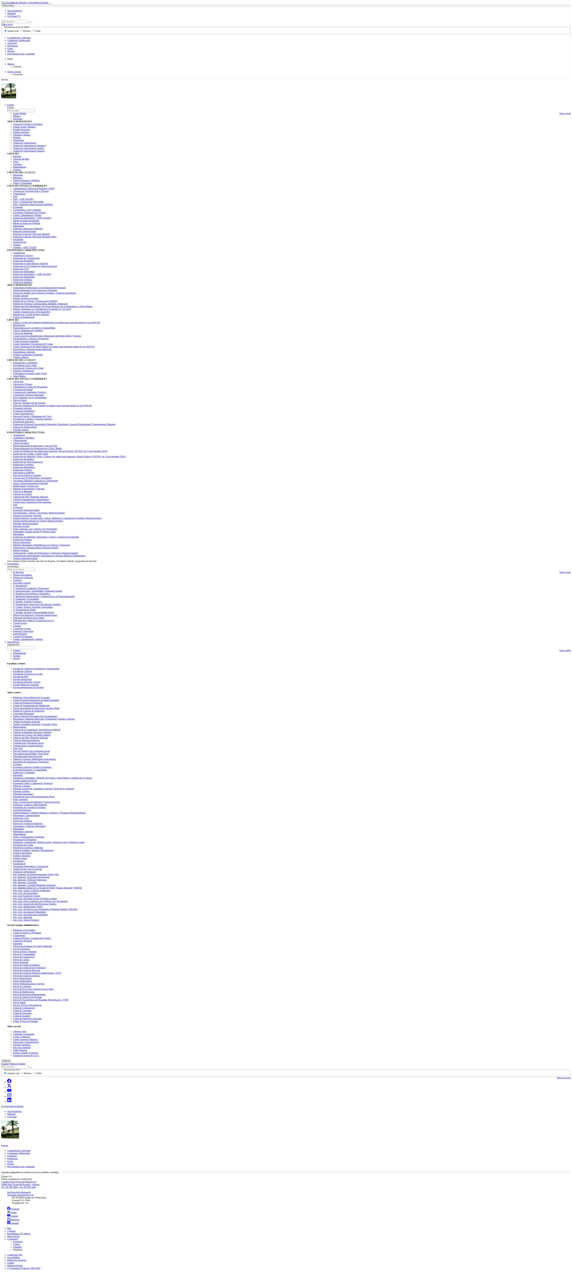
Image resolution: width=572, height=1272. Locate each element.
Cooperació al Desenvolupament (28, 395)
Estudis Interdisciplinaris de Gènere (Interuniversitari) (38, 521)
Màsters (16, 116)
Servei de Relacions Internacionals (29, 994)
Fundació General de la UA (26, 1055)
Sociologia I (18, 861)
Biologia (17, 156)
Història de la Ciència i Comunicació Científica (35, 301)
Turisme (17, 244)
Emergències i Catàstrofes (25, 362)
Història (17, 137)
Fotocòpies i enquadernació (26, 1042)
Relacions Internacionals (24, 231)
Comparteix (12, 1239)
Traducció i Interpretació (24, 143)
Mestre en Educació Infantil (26, 220)
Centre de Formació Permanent (27, 703)
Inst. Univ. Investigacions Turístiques (30, 914)
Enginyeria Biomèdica (23, 261)
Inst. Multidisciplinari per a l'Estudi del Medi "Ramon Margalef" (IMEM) (47, 888)
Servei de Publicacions (23, 992)
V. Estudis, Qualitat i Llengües (27, 601)
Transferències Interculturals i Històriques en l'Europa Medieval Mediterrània (49, 555)
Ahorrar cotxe (19, 1031)
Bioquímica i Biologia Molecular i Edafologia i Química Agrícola (43, 719)
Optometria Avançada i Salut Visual (30, 373)
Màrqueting (18, 226)
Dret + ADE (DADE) (23, 199)
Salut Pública (19, 376)
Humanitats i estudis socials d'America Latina (34, 531)
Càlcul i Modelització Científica (28, 330)
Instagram (14, 1219)
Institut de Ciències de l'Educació (28, 711)
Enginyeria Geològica (23, 464)
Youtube (14, 1216)
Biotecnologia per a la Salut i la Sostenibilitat (34, 328)
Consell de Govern (22, 628)
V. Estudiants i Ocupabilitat (26, 599)
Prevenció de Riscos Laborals (27, 475)
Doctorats (17, 119)
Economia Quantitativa (24, 411)
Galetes (10, 1263)
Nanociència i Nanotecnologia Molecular (32, 349)
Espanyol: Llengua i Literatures (28, 124)
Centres (16, 650)
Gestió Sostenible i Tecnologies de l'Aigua (33, 344)
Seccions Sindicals (22, 1047)
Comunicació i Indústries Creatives (29, 392)
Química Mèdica (21, 357)
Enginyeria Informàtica (24, 271)
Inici (9, 1228)
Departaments (19, 653)
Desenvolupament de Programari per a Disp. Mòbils (37, 448)
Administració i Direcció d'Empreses (30, 387)
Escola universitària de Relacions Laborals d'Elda (36, 708)
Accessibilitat (13, 1257)
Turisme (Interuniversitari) (25, 558)
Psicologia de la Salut (23, 845)
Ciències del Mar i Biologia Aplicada (30, 496)
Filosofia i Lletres (21, 526)
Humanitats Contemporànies (26, 815)
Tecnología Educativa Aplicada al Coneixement (35, 480)
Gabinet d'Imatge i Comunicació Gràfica (32, 938)
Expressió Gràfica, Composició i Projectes (33, 783)
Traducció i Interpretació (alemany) (29, 145)
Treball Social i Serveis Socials (27, 869)
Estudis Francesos (21, 129)
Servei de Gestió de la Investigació (29, 967)
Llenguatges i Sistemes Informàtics (29, 826)
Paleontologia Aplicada (24, 352)
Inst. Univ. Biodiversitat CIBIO (28, 906)
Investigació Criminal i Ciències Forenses (32, 419)
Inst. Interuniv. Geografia (25, 882)
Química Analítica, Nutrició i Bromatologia (33, 850)
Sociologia (18, 239)
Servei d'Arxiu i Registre (24, 951)
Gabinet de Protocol (22, 941)
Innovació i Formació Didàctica (28, 823)
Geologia (17, 164)
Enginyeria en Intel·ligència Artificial (30, 263)
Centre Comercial (21, 1037)
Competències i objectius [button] (19, 1150)
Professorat (12, 46)
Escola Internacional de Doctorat (28, 687)
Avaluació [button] (12, 1156)
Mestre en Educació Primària (26, 223)
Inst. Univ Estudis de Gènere (26, 896)
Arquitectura (19, 253)
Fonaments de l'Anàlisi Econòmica (29, 807)
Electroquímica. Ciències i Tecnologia (31, 338)
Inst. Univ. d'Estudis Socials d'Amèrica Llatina (35, 898)
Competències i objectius (19, 37)
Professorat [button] (12, 1158)
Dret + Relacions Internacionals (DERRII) (33, 204)
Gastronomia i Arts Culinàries (27, 210)
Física (16, 161)
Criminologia (19, 194)
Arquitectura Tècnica (23, 255)
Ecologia (17, 764)
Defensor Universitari (23, 631)
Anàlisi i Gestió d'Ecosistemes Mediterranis (56, 322)
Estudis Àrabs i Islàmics (24, 127)
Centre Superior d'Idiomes (25, 1039)
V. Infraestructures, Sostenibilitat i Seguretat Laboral (37, 591)
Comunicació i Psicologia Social (28, 743)
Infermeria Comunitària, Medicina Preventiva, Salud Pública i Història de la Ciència (52, 778)
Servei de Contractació (23, 957)
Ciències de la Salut (22, 494)
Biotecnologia (19, 727)
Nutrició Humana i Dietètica (26, 180)
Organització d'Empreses (24, 839)
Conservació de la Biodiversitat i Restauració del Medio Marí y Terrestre (47, 336)
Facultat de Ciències (22, 671)
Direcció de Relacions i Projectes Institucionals (35, 615)
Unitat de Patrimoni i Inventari (27, 1018)
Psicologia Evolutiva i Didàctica (28, 847)
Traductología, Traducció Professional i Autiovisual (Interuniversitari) (45, 553)
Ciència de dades (21, 443)
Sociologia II (19, 863)
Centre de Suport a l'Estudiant (27, 933)
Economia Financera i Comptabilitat (30, 770)
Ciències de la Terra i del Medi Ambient (31, 735)
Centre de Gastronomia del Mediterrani (31, 705)
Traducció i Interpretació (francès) (29, 151)
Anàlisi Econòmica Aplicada (26, 721)
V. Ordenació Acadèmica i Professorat (31, 588)
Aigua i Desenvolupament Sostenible (30, 483)
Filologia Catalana (21, 135)
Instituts (16, 656)
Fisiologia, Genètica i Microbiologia (30, 804)
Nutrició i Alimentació (23, 370)
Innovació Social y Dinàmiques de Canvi (32, 416)
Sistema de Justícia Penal (24, 427)
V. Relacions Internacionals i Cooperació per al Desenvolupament (44, 596)
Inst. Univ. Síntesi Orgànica (26, 920)
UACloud (12, 1116)
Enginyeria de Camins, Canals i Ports (30, 454)
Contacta (11, 1231)
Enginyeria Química (22, 279)
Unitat (37, 31)
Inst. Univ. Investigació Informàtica (29, 912)
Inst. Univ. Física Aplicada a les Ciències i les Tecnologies (40, 901)
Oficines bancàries (21, 1045)
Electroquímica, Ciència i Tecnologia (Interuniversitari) (39, 513)
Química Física (20, 858)
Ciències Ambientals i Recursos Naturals (32, 732)
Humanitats (18, 140)
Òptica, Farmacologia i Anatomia (28, 837)
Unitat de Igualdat (21, 1016)
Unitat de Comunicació (24, 1008)
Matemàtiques (19, 167)
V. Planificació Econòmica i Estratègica (31, 593)
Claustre (17, 626)
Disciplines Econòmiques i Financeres (31, 762)
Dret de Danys (20, 400)
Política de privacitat (16, 1260)
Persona (26, 31)
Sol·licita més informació (19, 1192)
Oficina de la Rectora (23, 577)
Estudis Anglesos (21, 132)
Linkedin (17, 1247)
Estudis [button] (10, 105)
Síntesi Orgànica (21, 550)
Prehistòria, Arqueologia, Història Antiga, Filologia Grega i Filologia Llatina (49, 842)
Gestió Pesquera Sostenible (26, 341)
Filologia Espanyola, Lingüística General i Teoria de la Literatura (43, 788)
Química (17, 169)
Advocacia (18, 381)
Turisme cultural (20, 429)
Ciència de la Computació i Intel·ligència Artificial (36, 729)
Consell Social (20, 623)
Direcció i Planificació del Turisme (29, 403)
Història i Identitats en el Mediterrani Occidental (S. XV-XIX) (42, 309)
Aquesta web (13, 1073)
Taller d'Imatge (20, 1050)
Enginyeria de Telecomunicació (28, 462)
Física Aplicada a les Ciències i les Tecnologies (35, 529)
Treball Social (19, 242)
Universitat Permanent (23, 713)
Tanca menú (8, 5)
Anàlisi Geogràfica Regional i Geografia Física (35, 724)
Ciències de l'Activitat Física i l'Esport (31, 191)
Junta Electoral (20, 634)
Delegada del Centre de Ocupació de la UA (33, 620)
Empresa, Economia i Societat (27, 515)
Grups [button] (10, 1161)
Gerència (17, 580)
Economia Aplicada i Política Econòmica (32, 767)
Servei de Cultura (21, 959)
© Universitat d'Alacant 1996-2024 (23, 1268)
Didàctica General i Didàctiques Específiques (34, 759)
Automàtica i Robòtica (23, 438)
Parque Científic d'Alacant (25, 1053)
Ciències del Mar (21, 159)
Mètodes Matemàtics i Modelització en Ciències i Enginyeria (41, 545)
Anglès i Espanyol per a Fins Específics (31, 312)
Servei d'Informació (22, 978)
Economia (18, 207)
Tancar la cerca (564, 1077)
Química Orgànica (21, 855)
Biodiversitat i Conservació (26, 486)
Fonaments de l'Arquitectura (26, 258)
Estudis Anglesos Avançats (25, 298)
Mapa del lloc (13, 1236)
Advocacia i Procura (22, 384)
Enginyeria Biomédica (23, 459)
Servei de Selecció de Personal (27, 997)
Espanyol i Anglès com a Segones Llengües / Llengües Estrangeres (44, 293)
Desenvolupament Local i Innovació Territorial (35, 290)
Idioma (10, 64)
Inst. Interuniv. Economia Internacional (31, 877)
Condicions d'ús (14, 1255)
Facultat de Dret (20, 676)
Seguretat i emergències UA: (20, 1195)
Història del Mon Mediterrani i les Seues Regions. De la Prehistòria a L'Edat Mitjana (52, 306)
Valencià (6, 1061)
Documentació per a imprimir (21, 54)
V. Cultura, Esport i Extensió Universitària (33, 607)
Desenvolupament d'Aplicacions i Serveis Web (35, 446)
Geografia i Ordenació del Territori (29, 212)
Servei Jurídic (19, 1002)
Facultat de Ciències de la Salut (27, 674)
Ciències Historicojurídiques (26, 740)
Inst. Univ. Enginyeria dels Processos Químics (34, 904)
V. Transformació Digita (24, 610)
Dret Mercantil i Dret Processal (27, 756)
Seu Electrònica (14, 1111)
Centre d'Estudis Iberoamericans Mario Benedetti (36, 700)
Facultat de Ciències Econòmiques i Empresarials (36, 668)
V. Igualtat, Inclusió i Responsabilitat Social (33, 612)
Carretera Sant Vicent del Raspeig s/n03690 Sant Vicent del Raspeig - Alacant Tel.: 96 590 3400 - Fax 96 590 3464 (20, 1184)
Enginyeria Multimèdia (24, 277)
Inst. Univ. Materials (22, 917)
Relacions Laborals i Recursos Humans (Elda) (34, 236)
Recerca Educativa (22, 542)
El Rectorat (18, 572)
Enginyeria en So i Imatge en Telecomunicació (35, 266)
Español (5, 1063)
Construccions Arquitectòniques (28, 745)
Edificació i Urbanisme (24, 772)
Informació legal (14, 1265)
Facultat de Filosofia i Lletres (26, 682)
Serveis (16, 658)
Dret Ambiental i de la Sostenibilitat (29, 397)
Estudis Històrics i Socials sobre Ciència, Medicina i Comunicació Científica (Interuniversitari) (57, 518)
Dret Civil (17, 748)
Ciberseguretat (20, 440)
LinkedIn (14, 1223)
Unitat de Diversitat (22, 1013)
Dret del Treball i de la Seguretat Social (31, 751)
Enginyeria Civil (21, 269)
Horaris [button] (10, 1164)
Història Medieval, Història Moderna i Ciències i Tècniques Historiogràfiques (49, 813)
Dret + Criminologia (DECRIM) (28, 202)
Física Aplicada (20, 799)
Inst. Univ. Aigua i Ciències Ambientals (31, 890)
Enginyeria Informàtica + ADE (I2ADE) (32, 218)
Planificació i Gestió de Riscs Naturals (31, 314)
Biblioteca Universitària (24, 930)
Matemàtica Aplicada (23, 831)
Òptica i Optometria (22, 183)
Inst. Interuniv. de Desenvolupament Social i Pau (36, 874)
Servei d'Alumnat (21, 949)
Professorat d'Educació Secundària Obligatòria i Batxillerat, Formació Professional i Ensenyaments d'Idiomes (64, 424)
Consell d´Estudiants (22, 636)
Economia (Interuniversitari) (26, 510)
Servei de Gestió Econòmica (26, 975)
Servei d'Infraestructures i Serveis (28, 983)
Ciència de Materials (22, 333)
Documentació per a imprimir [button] (21, 1166)
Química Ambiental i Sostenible (28, 354)
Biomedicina (19, 325)
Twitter (13, 1212)
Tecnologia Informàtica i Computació (30, 866)
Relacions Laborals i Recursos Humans (31, 234)
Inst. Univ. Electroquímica (25, 893)
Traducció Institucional (24, 317)
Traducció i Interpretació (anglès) (28, 148)
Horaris (10, 51)
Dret (15, 196)
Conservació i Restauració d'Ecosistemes (32, 502)
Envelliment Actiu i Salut (25, 365)
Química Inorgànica (22, 853)
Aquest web (13, 31)
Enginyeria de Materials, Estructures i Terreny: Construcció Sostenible (46, 537)
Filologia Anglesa (21, 791)
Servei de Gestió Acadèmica (26, 965)
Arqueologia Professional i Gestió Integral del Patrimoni (39, 287)
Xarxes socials (14, 71)
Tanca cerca (7, 24)
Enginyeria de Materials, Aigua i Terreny (69, 456)
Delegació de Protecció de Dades (28, 618)
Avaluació (12, 43)
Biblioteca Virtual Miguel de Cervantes (31, 697)
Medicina (17, 177)
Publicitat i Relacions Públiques (28, 228)
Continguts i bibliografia (18, 40)
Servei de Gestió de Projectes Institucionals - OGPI (37, 973)
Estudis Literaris (20, 295)
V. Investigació (20, 585)
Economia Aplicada (22, 408)
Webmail (11, 1114)
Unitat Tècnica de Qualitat (25, 1021)
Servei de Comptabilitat (24, 954)
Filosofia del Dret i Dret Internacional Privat (33, 796)
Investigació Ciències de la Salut (28, 368)
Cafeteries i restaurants (23, 1034)
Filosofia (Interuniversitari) (25, 523)
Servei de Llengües (22, 986)
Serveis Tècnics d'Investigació (27, 1005)
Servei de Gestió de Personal (26, 970)
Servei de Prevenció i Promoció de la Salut (33, 989)
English (21, 1063)
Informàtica (18, 534)
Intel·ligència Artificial (23, 472)
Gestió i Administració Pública (27, 215)
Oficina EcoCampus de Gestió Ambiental (32, 946)
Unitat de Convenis (22, 1010)
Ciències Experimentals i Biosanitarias (31, 499)
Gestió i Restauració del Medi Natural (54, 346)
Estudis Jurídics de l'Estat (25, 780)
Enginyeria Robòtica (22, 282)
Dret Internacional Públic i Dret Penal (30, 754)
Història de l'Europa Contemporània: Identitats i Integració (40, 303)
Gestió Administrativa (23, 413)
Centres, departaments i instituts (28, 639)
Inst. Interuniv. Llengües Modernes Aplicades (34, 885)
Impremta (17, 943)
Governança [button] (13, 564)
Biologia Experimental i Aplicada (28, 488)
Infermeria (18, 175)
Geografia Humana (22, 810)
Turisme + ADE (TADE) (25, 247)
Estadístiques (13, 1233)
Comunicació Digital (23, 389)
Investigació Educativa (23, 421)
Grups (10, 48)
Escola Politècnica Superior (26, 684)
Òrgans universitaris (22, 575)
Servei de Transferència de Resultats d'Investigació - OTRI (40, 1000)
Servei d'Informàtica (22, 981)
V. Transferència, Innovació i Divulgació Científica (37, 604)
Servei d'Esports (20, 962)
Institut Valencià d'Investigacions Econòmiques (35, 716)
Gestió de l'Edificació (60, 451)
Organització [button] (13, 642)
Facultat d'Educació (22, 679)
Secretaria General (21, 583)
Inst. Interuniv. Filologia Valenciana (29, 880)
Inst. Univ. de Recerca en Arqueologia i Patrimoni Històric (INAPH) (45, 909)
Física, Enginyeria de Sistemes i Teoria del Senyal (36, 802)
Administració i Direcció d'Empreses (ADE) (34, 188)
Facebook (14, 1209)
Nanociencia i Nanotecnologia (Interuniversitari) (35, 547)
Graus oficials (19, 113)
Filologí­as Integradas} (23, 794)
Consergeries (19, 935)
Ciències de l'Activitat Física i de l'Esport (32, 478)
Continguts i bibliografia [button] (18, 1153)
